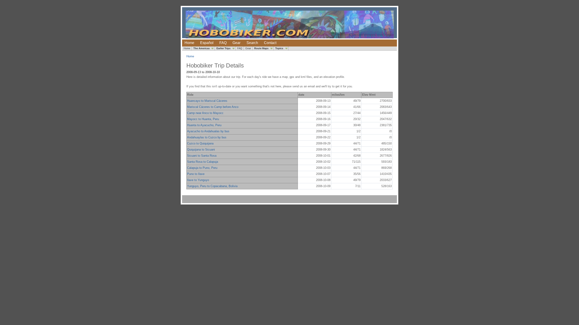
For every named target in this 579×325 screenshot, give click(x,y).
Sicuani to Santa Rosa (201, 155)
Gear (236, 43)
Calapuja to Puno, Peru (202, 167)
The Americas (201, 48)
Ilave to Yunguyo (198, 180)
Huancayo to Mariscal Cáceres (207, 100)
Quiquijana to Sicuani (201, 149)
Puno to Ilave (195, 174)
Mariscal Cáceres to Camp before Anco (212, 107)
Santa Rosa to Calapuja (202, 161)
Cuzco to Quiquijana (200, 143)
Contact (270, 43)
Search (252, 43)
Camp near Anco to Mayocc (205, 113)
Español (207, 43)
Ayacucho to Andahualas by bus (208, 131)
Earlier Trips (223, 48)
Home (189, 43)
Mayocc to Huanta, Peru (203, 119)
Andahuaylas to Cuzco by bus (206, 137)
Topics (279, 48)
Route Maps (261, 48)
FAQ (223, 43)
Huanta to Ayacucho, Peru (204, 125)
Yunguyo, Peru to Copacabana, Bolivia (212, 186)
